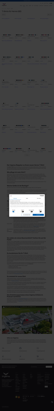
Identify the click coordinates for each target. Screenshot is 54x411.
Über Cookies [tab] (39, 198)
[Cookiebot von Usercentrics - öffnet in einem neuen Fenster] (40, 195)
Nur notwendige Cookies (26, 214)
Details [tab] (27, 198)
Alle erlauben (38, 214)
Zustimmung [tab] (15, 198)
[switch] (22, 211)
